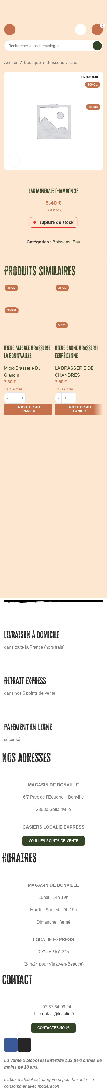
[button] (28, 409)
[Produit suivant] (99, 62)
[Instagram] (24, 1045)
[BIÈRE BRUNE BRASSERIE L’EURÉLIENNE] (79, 306)
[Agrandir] (14, 160)
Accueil (11, 62)
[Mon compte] (80, 29)
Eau (73, 62)
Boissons (55, 62)
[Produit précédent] (87, 62)
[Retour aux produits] (93, 62)
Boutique (32, 62)
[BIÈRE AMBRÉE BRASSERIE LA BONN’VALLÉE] (28, 306)
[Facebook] (11, 1045)
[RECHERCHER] (97, 45)
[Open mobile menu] (9, 29)
